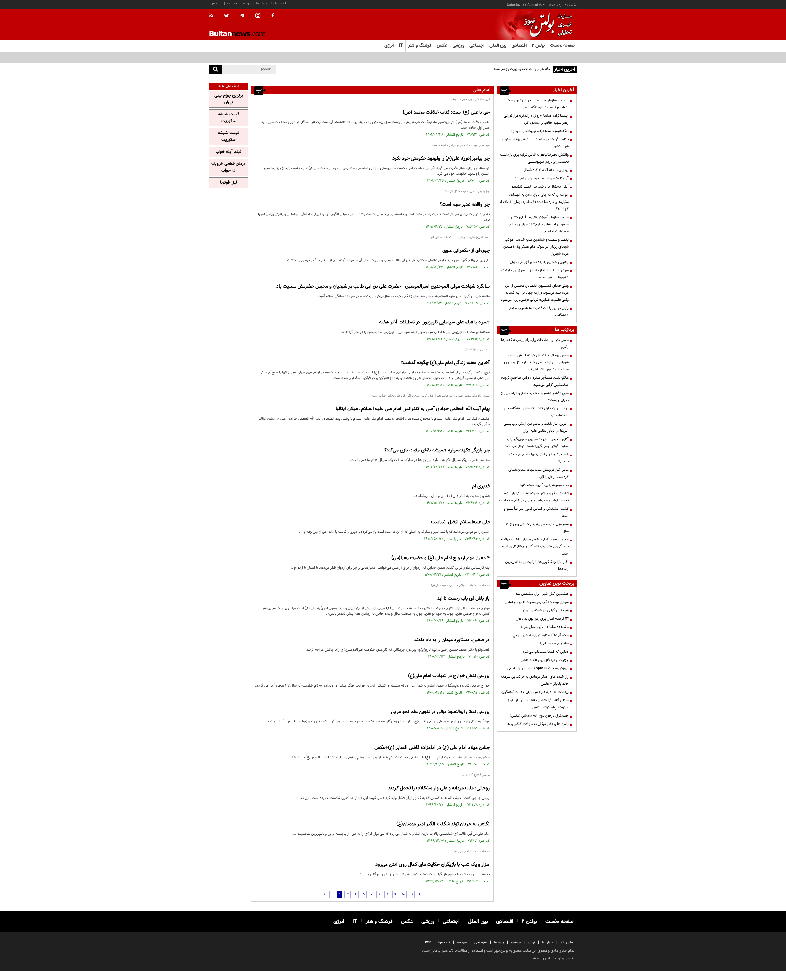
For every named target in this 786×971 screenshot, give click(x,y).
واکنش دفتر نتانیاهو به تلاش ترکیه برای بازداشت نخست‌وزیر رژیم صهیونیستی (534, 158)
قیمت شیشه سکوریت (228, 118)
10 (403, 894)
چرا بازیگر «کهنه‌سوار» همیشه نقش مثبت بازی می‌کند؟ (437, 450)
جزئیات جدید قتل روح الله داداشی (545, 660)
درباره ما (261, 3)
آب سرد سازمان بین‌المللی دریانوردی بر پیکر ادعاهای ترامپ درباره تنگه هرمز (538, 104)
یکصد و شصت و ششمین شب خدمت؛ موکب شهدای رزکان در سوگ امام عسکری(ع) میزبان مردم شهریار (536, 247)
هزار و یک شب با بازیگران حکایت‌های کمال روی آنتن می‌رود (432, 864)
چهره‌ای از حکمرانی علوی (466, 250)
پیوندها (246, 3)
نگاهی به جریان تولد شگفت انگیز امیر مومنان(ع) (443, 824)
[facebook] (272, 16)
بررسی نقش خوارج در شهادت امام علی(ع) (449, 676)
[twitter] (226, 16)
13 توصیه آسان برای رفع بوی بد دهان (542, 618)
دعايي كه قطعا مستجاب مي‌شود (546, 652)
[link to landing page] (546, 24)
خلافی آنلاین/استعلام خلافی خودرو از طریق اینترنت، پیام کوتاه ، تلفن (538, 704)
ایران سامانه (541, 958)
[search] (215, 69)
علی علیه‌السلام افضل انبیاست (460, 522)
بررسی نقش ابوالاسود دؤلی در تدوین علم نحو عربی (440, 712)
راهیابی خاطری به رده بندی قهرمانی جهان (539, 262)
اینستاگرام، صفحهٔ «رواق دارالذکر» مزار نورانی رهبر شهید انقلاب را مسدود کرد (536, 119)
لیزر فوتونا (228, 182)
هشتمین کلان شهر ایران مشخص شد (542, 594)
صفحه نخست (562, 45)
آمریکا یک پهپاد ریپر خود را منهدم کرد (542, 178)
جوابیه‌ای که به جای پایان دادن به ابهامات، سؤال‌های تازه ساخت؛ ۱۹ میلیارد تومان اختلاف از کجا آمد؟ (534, 202)
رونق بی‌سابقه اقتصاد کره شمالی (546, 170)
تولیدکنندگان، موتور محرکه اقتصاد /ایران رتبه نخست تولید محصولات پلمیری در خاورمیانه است (534, 497)
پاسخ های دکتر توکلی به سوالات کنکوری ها (538, 724)
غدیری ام (481, 486)
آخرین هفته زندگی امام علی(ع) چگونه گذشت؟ (445, 363)
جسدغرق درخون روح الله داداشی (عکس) (539, 715)
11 (412, 894)
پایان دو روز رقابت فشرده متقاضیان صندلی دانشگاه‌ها (538, 311)
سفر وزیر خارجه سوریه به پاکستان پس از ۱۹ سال (537, 527)
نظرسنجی (480, 942)
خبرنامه (232, 3)
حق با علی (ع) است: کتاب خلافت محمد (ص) (446, 112)
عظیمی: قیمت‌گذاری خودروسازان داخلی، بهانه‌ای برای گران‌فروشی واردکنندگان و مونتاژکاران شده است (534, 546)
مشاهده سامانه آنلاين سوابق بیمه (545, 627)
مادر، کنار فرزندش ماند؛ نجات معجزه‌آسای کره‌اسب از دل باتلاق (538, 473)
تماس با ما (278, 3)
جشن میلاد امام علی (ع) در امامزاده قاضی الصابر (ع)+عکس (432, 748)
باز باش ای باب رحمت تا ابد (463, 598)
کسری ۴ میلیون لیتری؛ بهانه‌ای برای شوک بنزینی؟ (539, 458)
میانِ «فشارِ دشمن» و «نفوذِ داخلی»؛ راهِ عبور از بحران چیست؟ (535, 396)
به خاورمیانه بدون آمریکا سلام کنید (544, 485)
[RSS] (213, 16)
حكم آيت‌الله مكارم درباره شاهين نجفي (541, 635)
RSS (428, 942)
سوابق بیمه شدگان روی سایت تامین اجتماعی (537, 602)
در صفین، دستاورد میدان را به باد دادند (452, 640)
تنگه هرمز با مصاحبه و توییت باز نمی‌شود (540, 131)
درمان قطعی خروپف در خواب (228, 167)
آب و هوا (216, 3)
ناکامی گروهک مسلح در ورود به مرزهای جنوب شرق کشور (535, 143)
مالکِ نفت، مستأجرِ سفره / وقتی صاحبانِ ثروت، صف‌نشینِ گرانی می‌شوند (535, 381)
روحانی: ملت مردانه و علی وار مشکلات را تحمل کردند (439, 788)
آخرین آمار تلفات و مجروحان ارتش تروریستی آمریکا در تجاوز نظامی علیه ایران (536, 427)
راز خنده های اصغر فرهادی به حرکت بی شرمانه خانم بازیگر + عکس (535, 680)
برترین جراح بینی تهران (228, 99)
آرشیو (531, 942)
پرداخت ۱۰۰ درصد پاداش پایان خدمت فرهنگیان (535, 692)
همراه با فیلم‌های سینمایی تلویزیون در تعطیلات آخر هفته (434, 322)
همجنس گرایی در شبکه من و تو (546, 610)
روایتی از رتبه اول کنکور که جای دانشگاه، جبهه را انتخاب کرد (535, 412)
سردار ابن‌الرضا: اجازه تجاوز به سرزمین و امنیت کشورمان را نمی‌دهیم (535, 274)
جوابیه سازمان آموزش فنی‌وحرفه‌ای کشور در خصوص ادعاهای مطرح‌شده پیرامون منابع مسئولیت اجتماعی (537, 224)
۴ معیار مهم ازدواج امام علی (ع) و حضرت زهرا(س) (440, 558)
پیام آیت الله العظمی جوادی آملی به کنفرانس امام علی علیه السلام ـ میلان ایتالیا (413, 409)
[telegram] (242, 16)
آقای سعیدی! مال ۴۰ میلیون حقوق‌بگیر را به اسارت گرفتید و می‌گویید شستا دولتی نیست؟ (537, 442)
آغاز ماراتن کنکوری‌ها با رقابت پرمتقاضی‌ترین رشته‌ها (537, 565)
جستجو (516, 942)
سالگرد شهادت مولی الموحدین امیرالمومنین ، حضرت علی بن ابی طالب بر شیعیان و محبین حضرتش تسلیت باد (383, 286)
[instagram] (257, 16)
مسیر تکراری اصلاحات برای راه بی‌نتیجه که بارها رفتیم (535, 343)
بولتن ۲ (538, 45)
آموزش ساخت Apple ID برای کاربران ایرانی (538, 668)
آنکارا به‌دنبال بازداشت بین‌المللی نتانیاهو (540, 186)
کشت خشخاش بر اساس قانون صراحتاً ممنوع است (536, 512)
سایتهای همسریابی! (554, 643)
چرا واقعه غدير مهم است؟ (465, 204)
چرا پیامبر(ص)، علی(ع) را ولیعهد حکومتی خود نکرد (441, 158)
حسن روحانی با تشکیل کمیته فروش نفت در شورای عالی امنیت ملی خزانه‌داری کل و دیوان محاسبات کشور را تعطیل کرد (536, 362)
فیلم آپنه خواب (228, 152)
